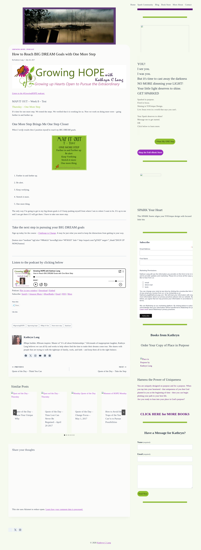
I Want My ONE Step (165, 141)
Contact (188, 4)
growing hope (33, 326)
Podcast (30, 49)
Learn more (144, 309)
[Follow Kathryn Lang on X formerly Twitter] (30, 356)
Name (143, 442)
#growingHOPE (19, 326)
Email (58, 294)
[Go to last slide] (15, 412)
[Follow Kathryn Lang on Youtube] (40, 356)
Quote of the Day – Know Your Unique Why (24, 415)
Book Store (166, 4)
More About (178, 4)
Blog (157, 4)
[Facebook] (10, 530)
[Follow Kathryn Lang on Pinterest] (50, 356)
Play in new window (28, 290)
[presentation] (24, 399)
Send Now (143, 493)
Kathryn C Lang (104, 542)
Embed (52, 290)
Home (133, 4)
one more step (57, 326)
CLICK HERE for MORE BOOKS (164, 414)
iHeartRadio (49, 294)
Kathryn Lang (18, 60)
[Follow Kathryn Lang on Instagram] (35, 356)
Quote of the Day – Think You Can (27, 369)
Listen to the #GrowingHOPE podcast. (28, 93)
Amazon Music (35, 294)
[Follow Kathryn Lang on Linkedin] (45, 356)
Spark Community (145, 4)
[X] (15, 530)
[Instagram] (20, 530)
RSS (64, 294)
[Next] (123, 412)
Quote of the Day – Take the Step (112, 369)
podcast (68, 326)
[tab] (64, 435)
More (70, 294)
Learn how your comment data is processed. (64, 509)
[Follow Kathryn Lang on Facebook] (26, 356)
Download (43, 290)
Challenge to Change (47, 233)
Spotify (25, 294)
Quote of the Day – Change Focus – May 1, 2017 (84, 415)
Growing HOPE (18, 49)
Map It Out (45, 326)
